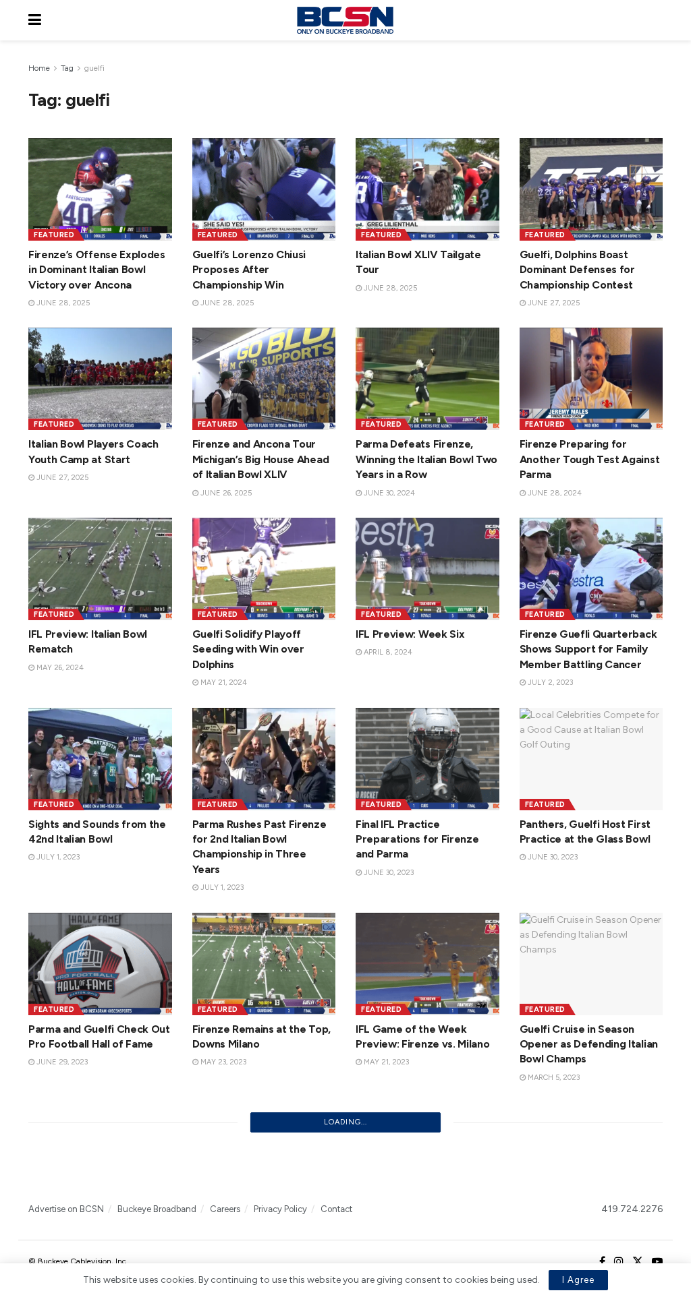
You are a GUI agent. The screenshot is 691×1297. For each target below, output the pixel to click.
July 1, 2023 (57, 857)
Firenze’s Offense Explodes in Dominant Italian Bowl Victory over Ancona (96, 269)
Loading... (345, 1122)
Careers (225, 1209)
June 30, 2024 (388, 493)
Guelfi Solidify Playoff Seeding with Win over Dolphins (248, 649)
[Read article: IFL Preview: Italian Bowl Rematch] (100, 569)
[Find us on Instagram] (619, 1262)
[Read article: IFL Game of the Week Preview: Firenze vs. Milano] (427, 964)
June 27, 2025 (553, 303)
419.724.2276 (632, 1209)
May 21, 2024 (222, 682)
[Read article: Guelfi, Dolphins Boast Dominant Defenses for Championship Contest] (591, 189)
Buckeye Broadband (156, 1209)
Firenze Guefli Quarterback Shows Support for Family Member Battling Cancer (588, 649)
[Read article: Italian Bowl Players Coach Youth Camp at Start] (100, 379)
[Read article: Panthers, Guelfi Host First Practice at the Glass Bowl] (591, 759)
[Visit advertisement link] (345, 1166)
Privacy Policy (280, 1209)
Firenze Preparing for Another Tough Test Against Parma (590, 459)
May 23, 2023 (222, 1062)
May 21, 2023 (385, 1062)
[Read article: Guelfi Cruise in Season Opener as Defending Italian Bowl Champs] (591, 964)
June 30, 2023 (388, 872)
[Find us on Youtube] (657, 1262)
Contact (336, 1209)
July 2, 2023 (549, 682)
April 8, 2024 (387, 652)
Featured (54, 235)
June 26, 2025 (225, 493)
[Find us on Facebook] (602, 1262)
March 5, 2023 (553, 1077)
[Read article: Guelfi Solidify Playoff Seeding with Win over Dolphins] (264, 569)
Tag (67, 68)
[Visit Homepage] (345, 20)
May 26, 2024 (59, 667)
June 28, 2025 (62, 303)
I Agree (578, 1280)
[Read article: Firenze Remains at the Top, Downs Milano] (264, 964)
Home (39, 68)
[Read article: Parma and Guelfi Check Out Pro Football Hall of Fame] (100, 964)
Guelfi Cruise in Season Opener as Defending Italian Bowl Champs (589, 1044)
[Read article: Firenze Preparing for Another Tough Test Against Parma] (591, 379)
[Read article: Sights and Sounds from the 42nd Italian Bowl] (100, 759)
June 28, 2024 (554, 493)
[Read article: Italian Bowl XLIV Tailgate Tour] (427, 189)
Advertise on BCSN (66, 1209)
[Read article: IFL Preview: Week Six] (427, 569)
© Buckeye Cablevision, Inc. (78, 1261)
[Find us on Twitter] (637, 1262)
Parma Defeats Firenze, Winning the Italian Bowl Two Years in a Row (426, 459)
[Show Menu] (34, 20)
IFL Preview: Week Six (410, 634)
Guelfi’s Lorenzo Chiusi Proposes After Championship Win (249, 269)
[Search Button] (656, 20)
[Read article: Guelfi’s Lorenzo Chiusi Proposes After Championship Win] (264, 189)
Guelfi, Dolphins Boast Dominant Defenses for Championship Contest (577, 269)
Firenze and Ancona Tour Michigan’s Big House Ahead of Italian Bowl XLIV (260, 459)
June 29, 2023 (61, 1062)
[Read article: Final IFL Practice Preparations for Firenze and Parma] (427, 759)
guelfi (94, 68)
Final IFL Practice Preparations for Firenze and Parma (417, 839)
